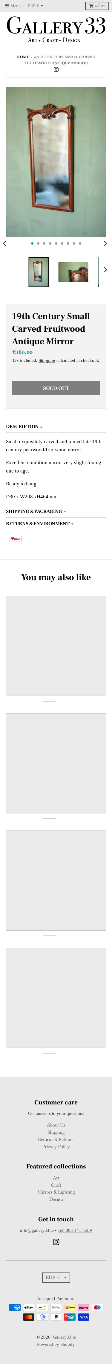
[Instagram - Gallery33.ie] (56, 69)
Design (56, 1199)
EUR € (33, 6)
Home (22, 57)
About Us (56, 1125)
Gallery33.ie (64, 1337)
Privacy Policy (56, 1146)
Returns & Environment (38, 523)
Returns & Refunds (56, 1139)
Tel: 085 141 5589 (75, 1230)
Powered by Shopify (56, 1344)
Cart (100, 5)
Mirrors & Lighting (56, 1192)
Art (56, 1178)
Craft (56, 1185)
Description (22, 426)
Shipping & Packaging (34, 511)
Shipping (47, 360)
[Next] (105, 243)
